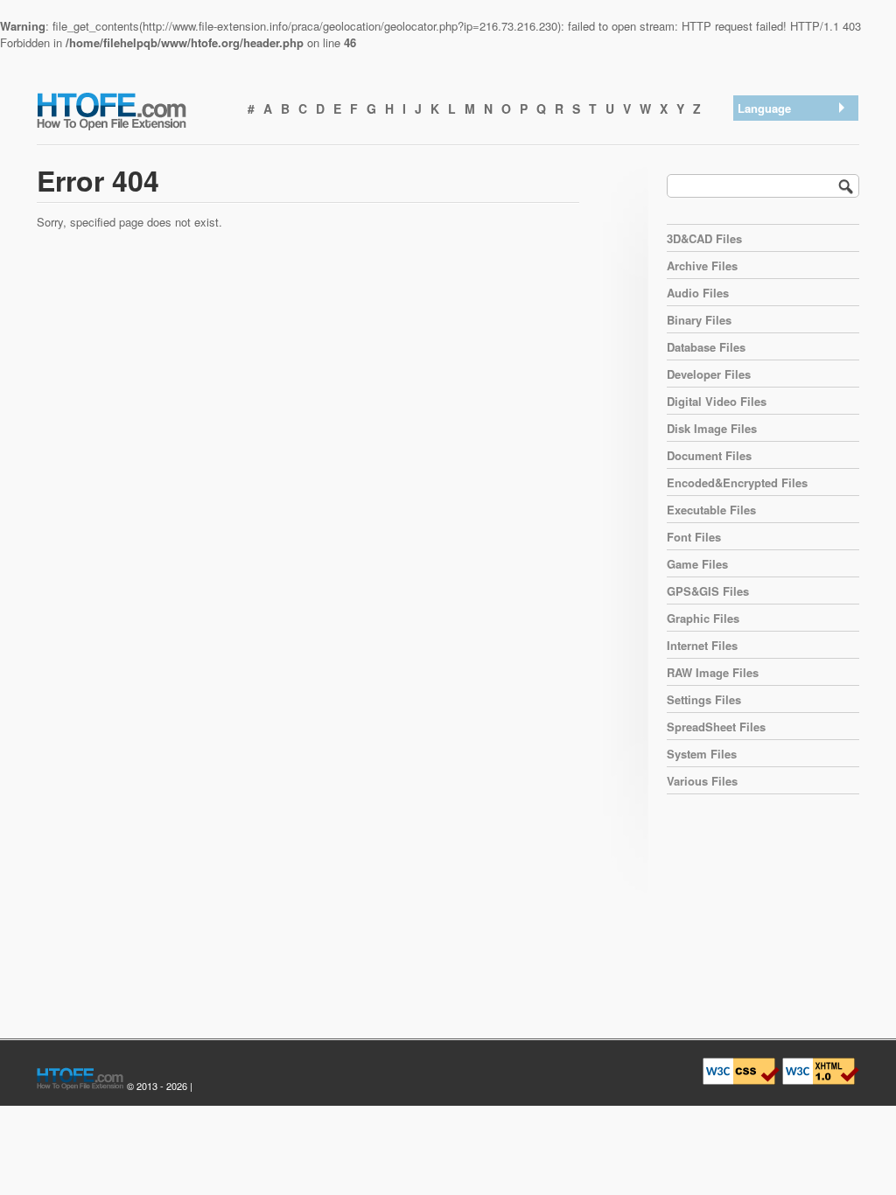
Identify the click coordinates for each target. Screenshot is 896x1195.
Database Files (706, 347)
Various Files (702, 780)
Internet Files (702, 645)
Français (764, 245)
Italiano (760, 222)
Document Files (709, 455)
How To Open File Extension (131, 110)
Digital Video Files (716, 401)
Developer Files (709, 374)
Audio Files (698, 292)
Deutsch (763, 177)
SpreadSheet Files (716, 726)
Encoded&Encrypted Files (737, 482)
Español (762, 154)
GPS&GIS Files (708, 591)
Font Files (694, 536)
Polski (758, 268)
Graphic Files (703, 618)
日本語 (759, 200)
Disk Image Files (712, 428)
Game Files (697, 564)
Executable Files (711, 509)
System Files (702, 753)
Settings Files (704, 699)
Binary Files (699, 319)
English (761, 131)
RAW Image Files (713, 672)
